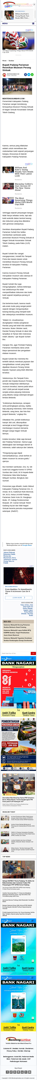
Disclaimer (29, 1048)
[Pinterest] (14, 1072)
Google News (27, 545)
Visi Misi (20, 1051)
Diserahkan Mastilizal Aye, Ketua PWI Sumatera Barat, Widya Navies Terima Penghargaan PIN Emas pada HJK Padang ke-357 (18, 799)
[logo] (18, 1041)
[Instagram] (18, 1072)
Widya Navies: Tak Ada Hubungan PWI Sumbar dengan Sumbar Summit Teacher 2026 (22, 849)
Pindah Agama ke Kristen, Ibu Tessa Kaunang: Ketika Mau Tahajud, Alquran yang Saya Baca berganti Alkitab (18, 914)
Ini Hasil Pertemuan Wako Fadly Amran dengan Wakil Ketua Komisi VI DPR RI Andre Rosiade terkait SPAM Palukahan (22, 818)
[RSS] (29, 1072)
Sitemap (27, 1051)
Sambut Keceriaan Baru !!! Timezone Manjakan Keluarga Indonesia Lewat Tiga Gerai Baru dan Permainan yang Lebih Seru (16, 894)
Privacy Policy (11, 1051)
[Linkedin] (22, 1072)
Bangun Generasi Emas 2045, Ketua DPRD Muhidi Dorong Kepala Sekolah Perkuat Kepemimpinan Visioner (17, 907)
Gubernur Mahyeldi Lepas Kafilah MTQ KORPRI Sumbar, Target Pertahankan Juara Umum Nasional (17, 633)
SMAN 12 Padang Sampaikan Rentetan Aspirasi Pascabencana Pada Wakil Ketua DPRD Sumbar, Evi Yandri (23, 834)
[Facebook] (7, 1072)
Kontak (21, 1048)
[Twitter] (11, 1072)
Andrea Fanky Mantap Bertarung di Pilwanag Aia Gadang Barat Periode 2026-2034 (23, 826)
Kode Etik (17, 1057)
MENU (5, 23)
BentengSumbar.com (18, 1078)
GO (33, 653)
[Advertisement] (18, 128)
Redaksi (15, 1048)
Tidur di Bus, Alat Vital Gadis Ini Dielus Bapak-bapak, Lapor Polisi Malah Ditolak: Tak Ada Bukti (26, 610)
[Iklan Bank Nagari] (18, 974)
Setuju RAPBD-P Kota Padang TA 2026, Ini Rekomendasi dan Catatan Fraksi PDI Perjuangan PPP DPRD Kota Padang (18, 883)
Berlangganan (8, 1057)
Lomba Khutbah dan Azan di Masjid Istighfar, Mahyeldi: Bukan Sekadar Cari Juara (22, 842)
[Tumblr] (25, 1072)
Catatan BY (7, 1048)
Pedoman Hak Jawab (18, 1059)
